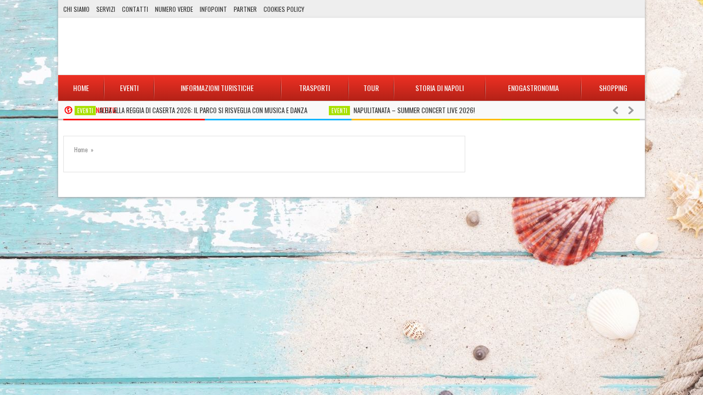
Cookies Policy (283, 9)
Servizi (105, 9)
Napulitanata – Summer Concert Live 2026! (414, 110)
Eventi (85, 110)
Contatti (135, 9)
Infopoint (213, 9)
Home (80, 150)
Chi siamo (76, 9)
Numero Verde (174, 9)
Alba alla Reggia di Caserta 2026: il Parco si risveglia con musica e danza (203, 110)
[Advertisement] (452, 46)
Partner (245, 9)
